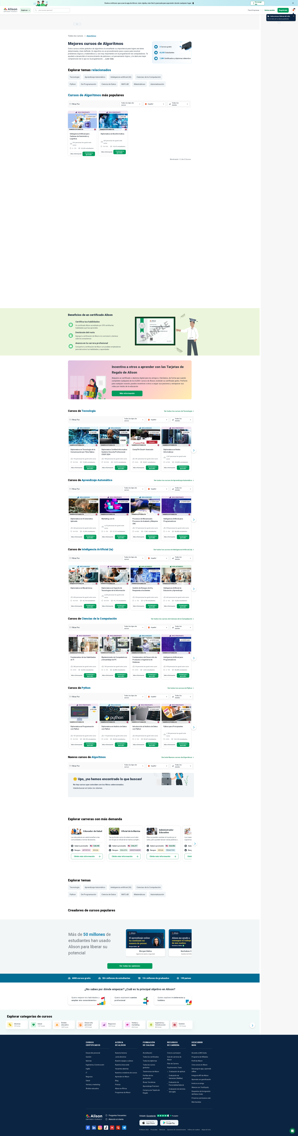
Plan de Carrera (173, 1064)
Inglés (88, 1069)
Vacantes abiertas (122, 1069)
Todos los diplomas (150, 1061)
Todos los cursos (76, 36)
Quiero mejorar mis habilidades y (85, 998)
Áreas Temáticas (149, 1082)
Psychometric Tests (174, 1068)
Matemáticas (139, 84)
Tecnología (74, 77)
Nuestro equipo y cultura (124, 1061)
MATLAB (125, 84)
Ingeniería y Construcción (95, 1065)
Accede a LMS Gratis (199, 1053)
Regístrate (283, 10)
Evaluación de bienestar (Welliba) (176, 1077)
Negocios (89, 1077)
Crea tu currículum (174, 1053)
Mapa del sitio (206, 1130)
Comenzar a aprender (89, 153)
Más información (76, 154)
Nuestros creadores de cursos (126, 1073)
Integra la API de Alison (200, 1075)
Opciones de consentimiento (176, 1130)
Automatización (157, 84)
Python (73, 84)
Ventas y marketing (93, 1084)
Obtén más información (84, 856)
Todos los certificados (151, 1057)
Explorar (24, 10)
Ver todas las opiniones (129, 966)
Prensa (117, 1084)
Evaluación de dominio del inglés (177, 1090)
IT (86, 1073)
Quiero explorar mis (171, 998)
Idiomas (89, 1061)
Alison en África (121, 1088)
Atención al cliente (116, 1119)
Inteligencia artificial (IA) (121, 77)
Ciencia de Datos (109, 84)
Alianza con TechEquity (200, 1087)
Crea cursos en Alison (199, 1065)
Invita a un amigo (198, 1083)
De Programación (88, 84)
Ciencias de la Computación (149, 77)
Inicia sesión (270, 10)
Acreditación (147, 1053)
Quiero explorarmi (126, 998)
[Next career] (195, 843)
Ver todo (176, 757)
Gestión (88, 1057)
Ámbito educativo (92, 1088)
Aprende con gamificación (201, 1079)
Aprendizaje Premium (151, 1086)
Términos (162, 1130)
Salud (88, 1081)
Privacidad (154, 1130)
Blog (116, 1081)
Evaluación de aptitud (177, 1071)
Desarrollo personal (93, 1053)
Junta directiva (120, 1057)
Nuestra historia (121, 1053)
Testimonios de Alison (151, 1071)
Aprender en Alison (122, 1077)
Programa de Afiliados (200, 1057)
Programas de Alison (122, 1092)
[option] (83, 450)
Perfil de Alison (197, 1061)
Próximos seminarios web (201, 1098)
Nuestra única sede (122, 1065)
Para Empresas (253, 10)
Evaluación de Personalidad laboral (176, 1083)
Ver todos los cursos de (178, 411)
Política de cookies (194, 1130)
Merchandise (196, 1102)
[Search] (36, 10)
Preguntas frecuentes (117, 1115)
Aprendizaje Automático (95, 77)
